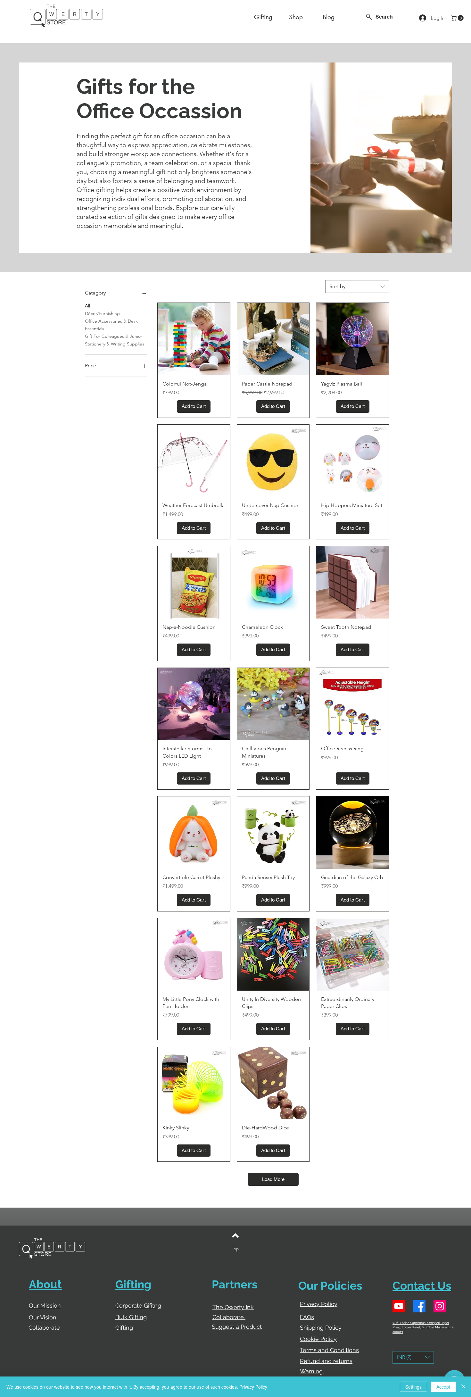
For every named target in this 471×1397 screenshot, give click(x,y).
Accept (443, 1387)
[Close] (463, 1387)
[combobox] (357, 286)
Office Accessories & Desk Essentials (111, 325)
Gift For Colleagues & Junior (113, 336)
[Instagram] (440, 1306)
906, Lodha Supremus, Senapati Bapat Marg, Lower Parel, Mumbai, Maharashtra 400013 (422, 1327)
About (45, 1284)
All (87, 306)
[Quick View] (194, 339)
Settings (413, 1387)
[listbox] (413, 1357)
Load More (273, 1179)
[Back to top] (235, 1235)
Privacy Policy (253, 1387)
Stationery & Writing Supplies (114, 344)
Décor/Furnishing (102, 313)
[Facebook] (419, 1306)
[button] (458, 18)
